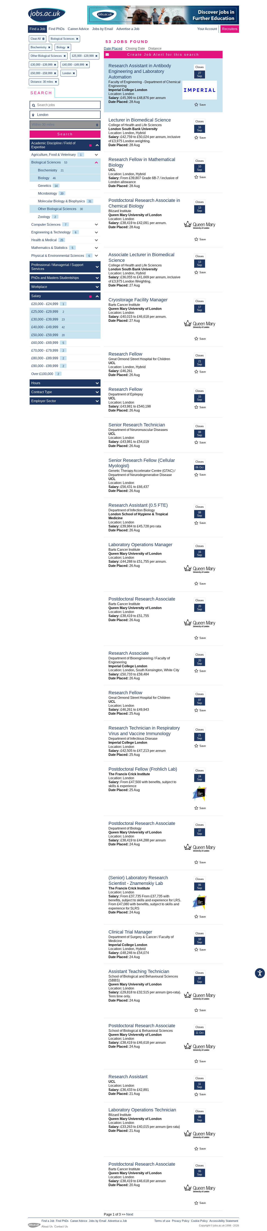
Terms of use (162, 1220)
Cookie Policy (199, 1220)
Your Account (207, 29)
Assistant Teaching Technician (138, 971)
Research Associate (128, 653)
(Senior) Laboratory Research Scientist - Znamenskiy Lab (138, 880)
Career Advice (78, 29)
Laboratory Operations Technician (142, 1109)
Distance (154, 48)
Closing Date (135, 48)
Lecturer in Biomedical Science (139, 120)
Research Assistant (127, 1076)
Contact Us (61, 1226)
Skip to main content (17, 3)
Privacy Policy (180, 1220)
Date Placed (113, 48)
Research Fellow (125, 354)
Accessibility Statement (223, 1220)
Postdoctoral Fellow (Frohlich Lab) (142, 769)
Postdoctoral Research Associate (141, 599)
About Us (47, 1226)
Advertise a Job (127, 29)
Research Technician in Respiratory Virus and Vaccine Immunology (144, 730)
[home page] (46, 15)
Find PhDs (56, 29)
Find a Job (37, 29)
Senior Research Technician (136, 424)
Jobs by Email (102, 29)
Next (129, 1214)
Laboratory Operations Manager (140, 544)
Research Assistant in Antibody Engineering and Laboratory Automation (139, 71)
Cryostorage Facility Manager (138, 299)
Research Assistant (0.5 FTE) (138, 505)
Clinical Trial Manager (130, 932)
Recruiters (229, 29)
